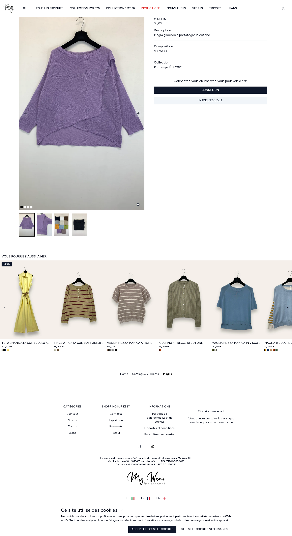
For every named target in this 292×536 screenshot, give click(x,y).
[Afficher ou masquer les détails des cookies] (122, 510)
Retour (116, 433)
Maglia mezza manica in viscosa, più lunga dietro (236, 343)
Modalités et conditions (159, 428)
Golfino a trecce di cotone (181, 343)
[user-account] (283, 8)
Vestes (197, 8)
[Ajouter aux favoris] (138, 204)
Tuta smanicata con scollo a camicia (26, 343)
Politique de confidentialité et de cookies (159, 417)
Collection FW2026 (85, 8)
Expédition (116, 420)
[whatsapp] (153, 446)
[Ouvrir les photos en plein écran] (80, 113)
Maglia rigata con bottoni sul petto (79, 343)
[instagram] (139, 446)
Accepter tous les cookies (152, 529)
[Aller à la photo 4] (31, 207)
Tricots (215, 8)
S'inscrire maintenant (211, 411)
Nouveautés (176, 8)
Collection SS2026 (120, 8)
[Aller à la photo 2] (25, 207)
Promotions (150, 8)
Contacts (116, 413)
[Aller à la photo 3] (28, 207)
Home (124, 374)
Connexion (210, 90)
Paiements (116, 426)
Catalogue (139, 374)
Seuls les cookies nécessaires (204, 529)
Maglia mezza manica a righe (129, 343)
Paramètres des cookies (159, 434)
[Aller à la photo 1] (21, 207)
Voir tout (72, 413)
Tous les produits (49, 8)
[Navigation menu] (24, 8)
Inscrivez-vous (210, 100)
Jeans (232, 8)
